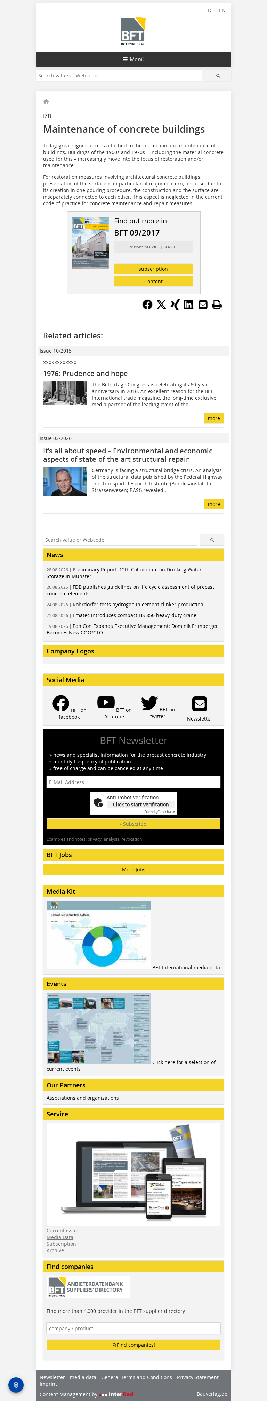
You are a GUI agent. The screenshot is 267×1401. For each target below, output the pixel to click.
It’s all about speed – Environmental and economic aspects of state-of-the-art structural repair (127, 455)
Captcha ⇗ (159, 812)
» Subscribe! (133, 824)
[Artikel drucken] (217, 304)
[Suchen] (218, 75)
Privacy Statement (198, 1377)
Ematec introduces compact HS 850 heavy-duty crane (121, 615)
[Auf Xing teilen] (175, 308)
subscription (153, 268)
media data (83, 1377)
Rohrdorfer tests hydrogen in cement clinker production (125, 604)
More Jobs (133, 869)
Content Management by (69, 1394)
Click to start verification (141, 804)
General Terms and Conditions (136, 1377)
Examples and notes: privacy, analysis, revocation (94, 839)
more (214, 418)
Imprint (48, 1383)
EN (222, 10)
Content (153, 281)
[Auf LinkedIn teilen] (189, 308)
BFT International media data (186, 967)
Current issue (62, 1230)
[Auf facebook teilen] (147, 308)
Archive (55, 1250)
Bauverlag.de (212, 1394)
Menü (137, 59)
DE (211, 10)
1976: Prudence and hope (85, 373)
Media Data (60, 1237)
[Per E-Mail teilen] (203, 304)
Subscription (61, 1243)
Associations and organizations (83, 1097)
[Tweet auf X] (161, 308)
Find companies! (136, 1344)
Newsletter (52, 1377)
